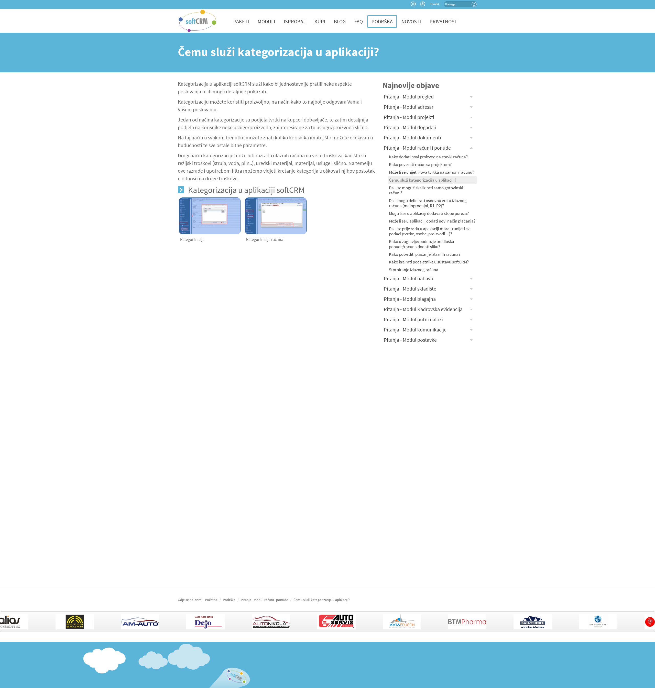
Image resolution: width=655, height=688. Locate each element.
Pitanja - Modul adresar (408, 107)
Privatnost (443, 21)
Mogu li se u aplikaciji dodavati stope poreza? (429, 213)
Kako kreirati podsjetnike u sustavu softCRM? (429, 262)
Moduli (266, 21)
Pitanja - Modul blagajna (410, 299)
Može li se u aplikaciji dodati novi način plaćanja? (432, 221)
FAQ (358, 21)
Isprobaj (295, 21)
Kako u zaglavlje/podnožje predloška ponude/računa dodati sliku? (421, 244)
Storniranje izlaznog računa (413, 269)
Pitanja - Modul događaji (410, 127)
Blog (340, 21)
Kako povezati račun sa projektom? (420, 164)
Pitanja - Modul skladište (410, 288)
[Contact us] (414, 5)
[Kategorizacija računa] (276, 215)
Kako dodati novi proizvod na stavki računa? (428, 157)
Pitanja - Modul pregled (409, 96)
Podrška (382, 21)
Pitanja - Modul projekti (409, 117)
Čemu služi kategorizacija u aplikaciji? (422, 180)
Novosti (411, 21)
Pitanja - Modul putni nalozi (413, 319)
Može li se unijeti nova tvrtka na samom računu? (431, 172)
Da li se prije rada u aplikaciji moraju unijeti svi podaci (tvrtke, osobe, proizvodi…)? (430, 231)
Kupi (319, 21)
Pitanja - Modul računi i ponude (417, 148)
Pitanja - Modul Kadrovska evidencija (423, 309)
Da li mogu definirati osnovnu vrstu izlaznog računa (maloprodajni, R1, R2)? (428, 203)
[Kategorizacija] (210, 215)
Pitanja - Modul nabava (408, 278)
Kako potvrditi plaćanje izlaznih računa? (424, 254)
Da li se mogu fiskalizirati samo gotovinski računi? (426, 190)
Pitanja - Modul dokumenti (412, 137)
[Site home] (197, 20)
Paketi (241, 21)
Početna (211, 599)
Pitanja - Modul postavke (410, 340)
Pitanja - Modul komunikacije (415, 329)
